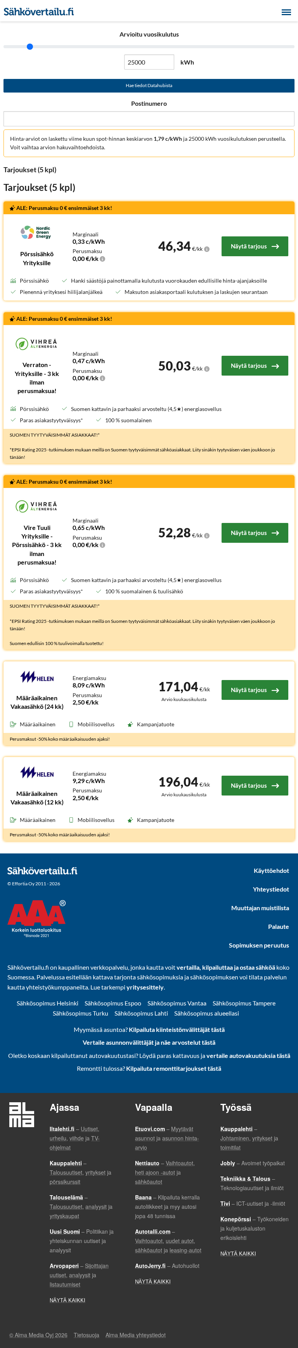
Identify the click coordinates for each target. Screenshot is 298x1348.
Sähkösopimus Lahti (141, 1013)
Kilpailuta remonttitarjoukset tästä (173, 1068)
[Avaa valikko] (286, 11)
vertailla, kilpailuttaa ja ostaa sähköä (226, 967)
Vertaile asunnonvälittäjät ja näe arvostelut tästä (149, 1042)
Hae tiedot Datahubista (149, 85)
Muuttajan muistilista (260, 907)
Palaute (278, 926)
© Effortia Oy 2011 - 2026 (33, 883)
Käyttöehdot (271, 870)
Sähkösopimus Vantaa (176, 1003)
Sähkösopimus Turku (80, 1013)
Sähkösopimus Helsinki (47, 1003)
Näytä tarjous (249, 246)
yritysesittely (145, 987)
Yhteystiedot (271, 889)
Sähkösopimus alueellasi (206, 1013)
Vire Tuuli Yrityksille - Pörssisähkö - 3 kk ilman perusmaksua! (37, 545)
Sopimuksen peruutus (259, 945)
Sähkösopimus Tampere (244, 1003)
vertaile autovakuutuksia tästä (248, 1055)
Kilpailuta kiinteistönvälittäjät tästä (177, 1029)
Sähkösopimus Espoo (113, 1003)
